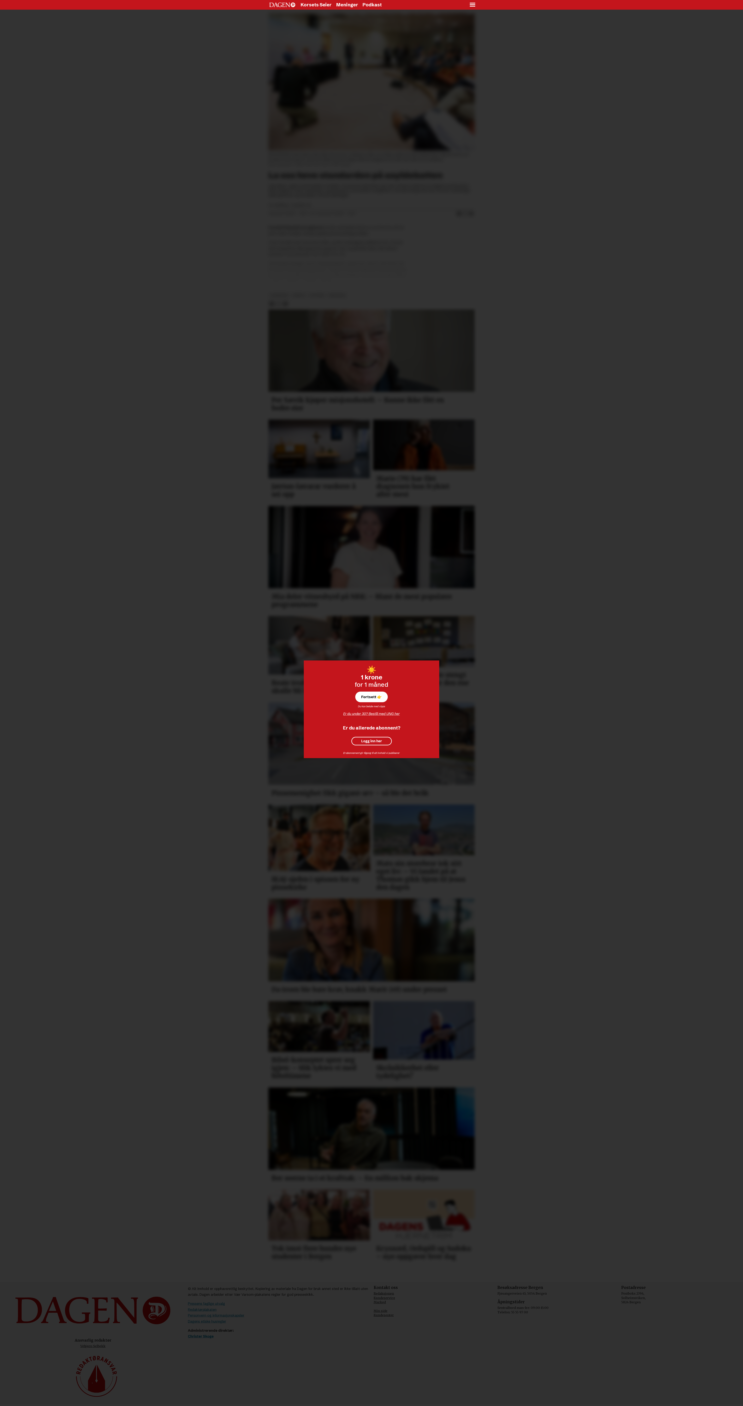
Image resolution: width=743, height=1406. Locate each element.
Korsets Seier (316, 5)
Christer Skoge (201, 1336)
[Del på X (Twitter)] (465, 214)
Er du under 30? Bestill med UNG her (371, 714)
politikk (317, 295)
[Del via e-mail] (471, 214)
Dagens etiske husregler (207, 1321)
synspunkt (279, 295)
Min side (380, 1311)
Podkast (372, 5)
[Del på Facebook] (459, 214)
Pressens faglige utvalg (206, 1303)
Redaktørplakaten (202, 1309)
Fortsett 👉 (371, 696)
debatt (299, 295)
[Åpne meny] (473, 5)
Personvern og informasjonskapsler (216, 1315)
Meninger (347, 5)
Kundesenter (384, 1315)
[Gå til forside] (282, 5)
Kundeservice (384, 1298)
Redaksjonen (384, 1293)
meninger (337, 295)
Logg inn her (371, 741)
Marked (380, 1302)
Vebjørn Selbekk (92, 1346)
